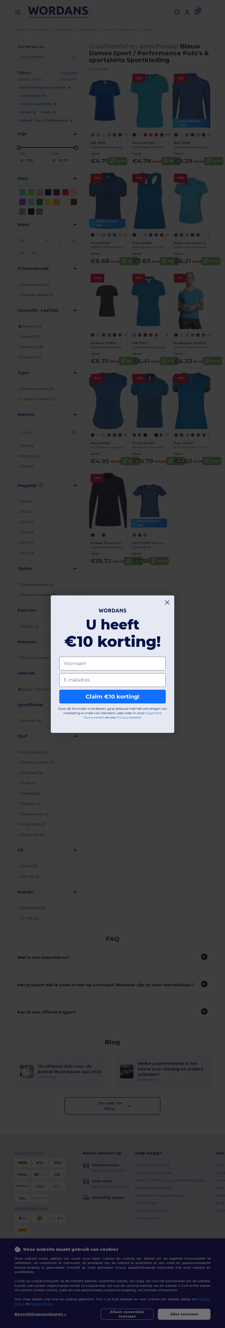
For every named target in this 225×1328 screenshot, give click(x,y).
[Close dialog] (167, 602)
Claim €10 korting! (112, 696)
